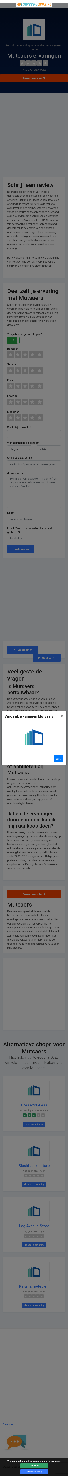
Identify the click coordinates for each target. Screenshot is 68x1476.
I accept (34, 1465)
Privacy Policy (34, 1471)
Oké (58, 758)
